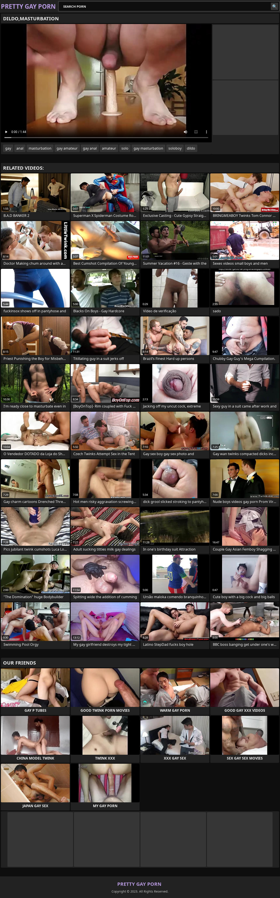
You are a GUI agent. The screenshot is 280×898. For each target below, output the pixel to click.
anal (19, 148)
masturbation (40, 148)
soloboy (175, 148)
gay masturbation (148, 148)
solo (124, 148)
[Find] (274, 6)
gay (8, 148)
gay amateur (67, 148)
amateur (109, 148)
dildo (191, 148)
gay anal (90, 148)
